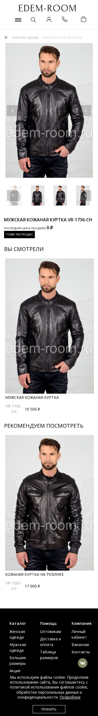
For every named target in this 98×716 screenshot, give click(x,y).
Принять (49, 709)
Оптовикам (50, 631)
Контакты (81, 651)
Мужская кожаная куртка (32, 397)
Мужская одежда (25, 37)
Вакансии (80, 644)
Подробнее (70, 697)
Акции (15, 670)
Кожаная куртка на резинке (34, 574)
